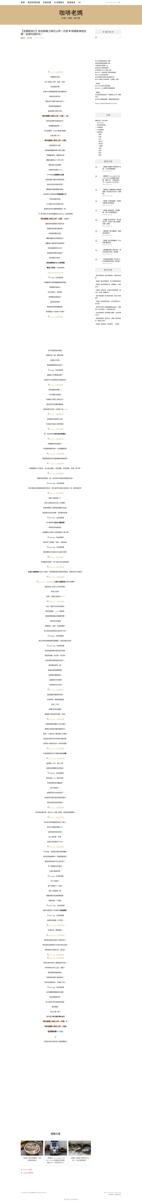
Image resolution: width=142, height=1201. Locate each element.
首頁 (23, 2)
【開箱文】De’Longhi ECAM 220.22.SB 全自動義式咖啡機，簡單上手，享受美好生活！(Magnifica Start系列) (111, 179)
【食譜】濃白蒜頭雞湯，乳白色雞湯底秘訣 (108, 281)
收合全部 (105, 120)
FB (79, 2)
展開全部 (98, 120)
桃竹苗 (101, 143)
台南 (100, 148)
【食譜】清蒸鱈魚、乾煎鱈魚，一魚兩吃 (107, 324)
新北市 (101, 141)
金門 (100, 153)
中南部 (101, 146)
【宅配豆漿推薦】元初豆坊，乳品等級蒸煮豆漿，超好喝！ (111, 260)
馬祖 (100, 155)
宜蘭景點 (30, 1173)
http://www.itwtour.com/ (56, 272)
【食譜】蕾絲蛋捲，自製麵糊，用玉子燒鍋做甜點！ (111, 211)
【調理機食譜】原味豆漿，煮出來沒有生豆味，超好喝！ (111, 251)
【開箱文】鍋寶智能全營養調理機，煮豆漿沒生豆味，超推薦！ (111, 192)
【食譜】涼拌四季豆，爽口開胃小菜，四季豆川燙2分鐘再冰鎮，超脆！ (111, 222)
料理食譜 (47, 2)
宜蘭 (23, 38)
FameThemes (117, 1192)
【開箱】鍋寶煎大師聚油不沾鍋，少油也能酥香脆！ (111, 168)
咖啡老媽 (71, 13)
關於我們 (67, 1199)
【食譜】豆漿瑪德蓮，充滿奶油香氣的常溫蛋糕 (111, 202)
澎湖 (100, 150)
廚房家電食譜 (34, 2)
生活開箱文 (59, 2)
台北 (100, 139)
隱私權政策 (74, 1199)
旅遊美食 (71, 2)
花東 (100, 137)
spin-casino (100, 123)
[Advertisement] (55, 55)
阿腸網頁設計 (117, 1194)
